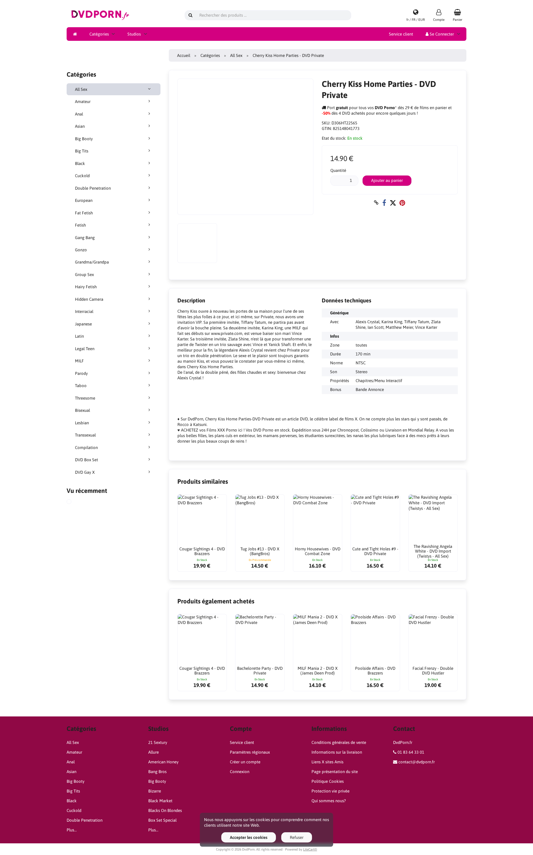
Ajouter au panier (387, 180)
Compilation (86, 447)
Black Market (160, 800)
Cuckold (82, 175)
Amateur (82, 101)
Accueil (183, 55)
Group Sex (84, 274)
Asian (80, 126)
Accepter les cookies (248, 837)
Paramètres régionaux (250, 752)
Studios (134, 34)
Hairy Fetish (86, 286)
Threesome (85, 398)
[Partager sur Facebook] (384, 202)
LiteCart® (310, 849)
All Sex (81, 89)
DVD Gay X (85, 472)
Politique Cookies (327, 781)
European (83, 200)
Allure (153, 752)
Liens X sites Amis (327, 761)
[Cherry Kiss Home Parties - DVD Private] (75, 502)
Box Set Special (162, 820)
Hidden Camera (89, 299)
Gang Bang (85, 237)
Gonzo (81, 249)
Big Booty (84, 138)
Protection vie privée (330, 791)
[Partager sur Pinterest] (402, 202)
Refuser (296, 837)
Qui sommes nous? (328, 800)
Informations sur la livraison (336, 752)
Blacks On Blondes (165, 810)
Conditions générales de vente (338, 742)
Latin (79, 336)
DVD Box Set (86, 459)
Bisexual (82, 410)
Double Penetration (93, 188)
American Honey (163, 761)
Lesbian (82, 422)
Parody (81, 373)
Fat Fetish (84, 212)
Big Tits (81, 151)
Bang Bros (157, 771)
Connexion (239, 771)
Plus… (72, 830)
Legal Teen (84, 348)
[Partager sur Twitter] (393, 202)
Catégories (99, 34)
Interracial (84, 311)
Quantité (338, 170)
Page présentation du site (334, 771)
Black (80, 163)
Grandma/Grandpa (92, 262)
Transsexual (85, 435)
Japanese (83, 324)
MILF (79, 360)
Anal (79, 114)
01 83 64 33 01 (411, 752)
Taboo (81, 385)
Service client (401, 34)
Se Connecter (441, 34)
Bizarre (154, 791)
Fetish (80, 225)
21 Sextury (157, 742)
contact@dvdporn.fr (416, 761)
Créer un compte (245, 761)
